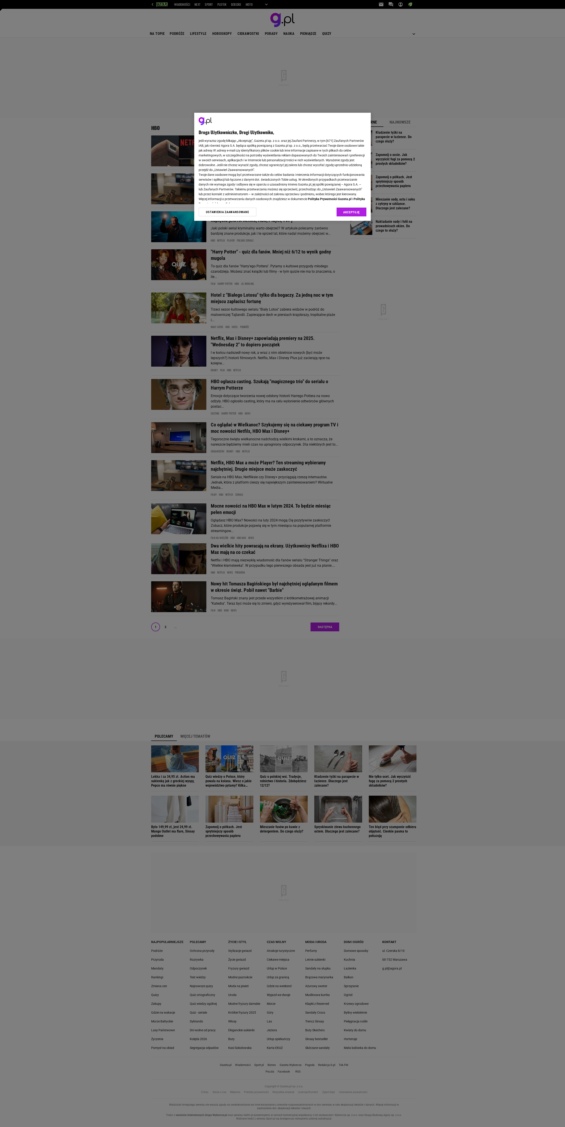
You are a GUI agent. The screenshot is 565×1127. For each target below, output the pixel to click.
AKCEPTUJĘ (351, 212)
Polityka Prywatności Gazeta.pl (330, 199)
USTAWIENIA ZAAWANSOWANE (227, 212)
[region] (282, 167)
